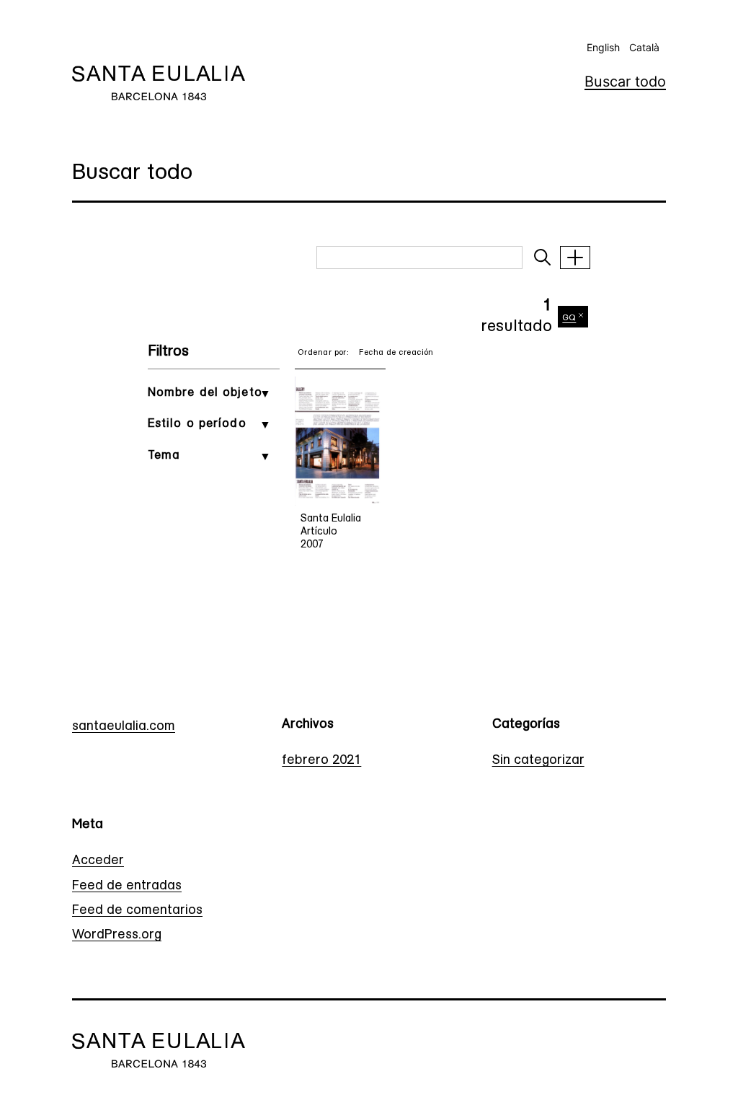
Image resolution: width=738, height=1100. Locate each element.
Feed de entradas (127, 886)
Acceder (98, 861)
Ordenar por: (323, 353)
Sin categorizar (538, 760)
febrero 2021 (321, 760)
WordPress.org (116, 935)
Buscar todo (625, 81)
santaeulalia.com (123, 727)
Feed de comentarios (137, 911)
